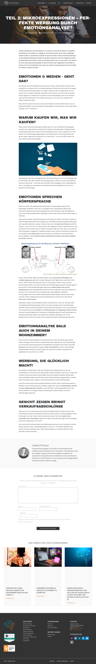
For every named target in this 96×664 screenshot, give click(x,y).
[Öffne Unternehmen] (73, 3)
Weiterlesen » (10, 598)
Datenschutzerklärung (62, 661)
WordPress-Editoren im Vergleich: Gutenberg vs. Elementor (47, 590)
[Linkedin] (83, 638)
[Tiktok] (71, 642)
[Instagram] (71, 638)
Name (20, 506)
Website (23, 513)
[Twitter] (87, 638)
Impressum (52, 661)
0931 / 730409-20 (76, 630)
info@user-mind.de (78, 628)
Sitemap (72, 661)
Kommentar (22, 486)
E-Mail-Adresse (45, 506)
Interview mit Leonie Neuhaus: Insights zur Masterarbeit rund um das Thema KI (17, 591)
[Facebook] (75, 638)
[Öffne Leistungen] (45, 3)
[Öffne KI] (60, 3)
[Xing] (79, 638)
